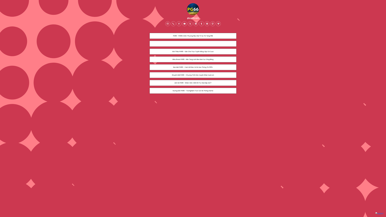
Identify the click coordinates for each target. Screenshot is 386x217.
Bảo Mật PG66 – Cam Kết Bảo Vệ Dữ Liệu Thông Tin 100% (193, 67)
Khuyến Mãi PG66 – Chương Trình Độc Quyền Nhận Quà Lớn (193, 75)
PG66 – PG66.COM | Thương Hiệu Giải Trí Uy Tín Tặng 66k (193, 36)
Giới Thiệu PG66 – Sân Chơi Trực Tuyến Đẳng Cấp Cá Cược (193, 52)
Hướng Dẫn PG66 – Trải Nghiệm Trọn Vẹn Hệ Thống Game (193, 91)
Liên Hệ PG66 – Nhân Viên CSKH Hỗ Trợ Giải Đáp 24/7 (193, 83)
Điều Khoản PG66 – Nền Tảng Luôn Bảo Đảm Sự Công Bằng (192, 59)
